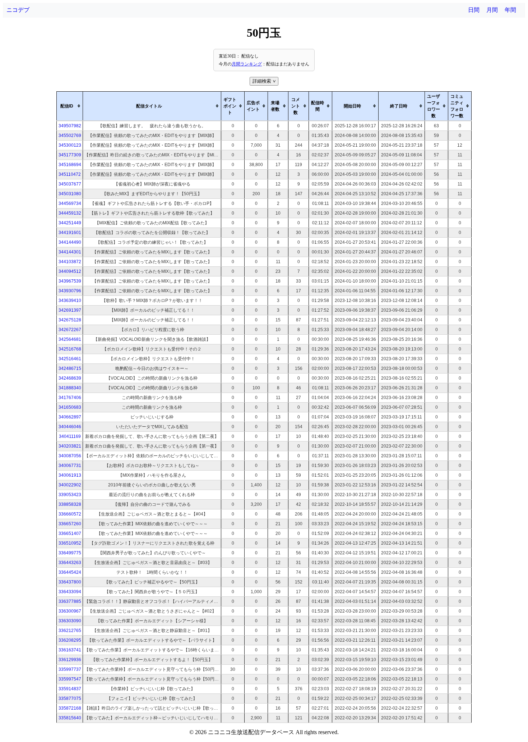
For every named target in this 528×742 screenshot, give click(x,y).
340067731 (70, 465)
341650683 (70, 407)
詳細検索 (265, 81)
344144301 (70, 252)
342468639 (70, 378)
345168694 (70, 164)
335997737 (70, 669)
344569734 (70, 203)
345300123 (70, 145)
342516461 (70, 358)
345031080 (70, 193)
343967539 (70, 281)
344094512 (70, 271)
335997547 (70, 679)
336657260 (70, 523)
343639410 (70, 300)
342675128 (70, 319)
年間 (510, 10)
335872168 (70, 708)
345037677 (70, 184)
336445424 (70, 572)
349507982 (70, 125)
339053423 (70, 494)
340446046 (70, 426)
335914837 (70, 688)
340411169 (70, 436)
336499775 (70, 552)
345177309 (70, 154)
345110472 (70, 174)
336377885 (70, 601)
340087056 (70, 455)
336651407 (70, 533)
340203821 (70, 446)
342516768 (70, 349)
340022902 (70, 484)
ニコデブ (17, 10)
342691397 (70, 310)
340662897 (70, 417)
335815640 (70, 717)
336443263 (70, 562)
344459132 (70, 213)
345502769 (70, 135)
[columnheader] (70, 106)
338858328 (70, 504)
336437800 (70, 582)
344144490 (70, 242)
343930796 (70, 290)
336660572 (70, 514)
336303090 (70, 620)
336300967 (70, 611)
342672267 (70, 329)
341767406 (70, 397)
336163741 (70, 649)
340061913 (70, 475)
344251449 (70, 222)
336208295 (70, 640)
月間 (492, 10)
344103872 (70, 261)
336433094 (70, 591)
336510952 (70, 543)
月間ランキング (247, 64)
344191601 (70, 232)
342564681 (70, 339)
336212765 (70, 630)
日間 (474, 10)
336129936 (70, 659)
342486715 (70, 368)
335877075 (70, 698)
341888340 (70, 387)
